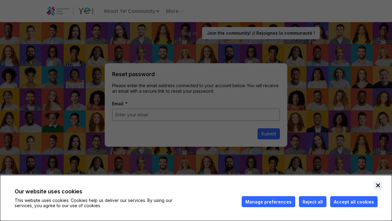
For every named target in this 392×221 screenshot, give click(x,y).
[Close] (378, 185)
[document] (196, 198)
